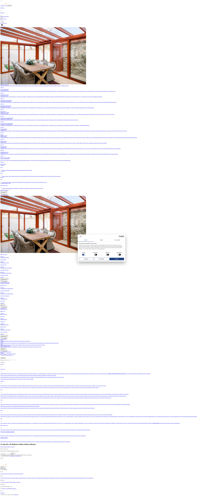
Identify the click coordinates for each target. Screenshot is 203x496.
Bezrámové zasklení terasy (11, 170)
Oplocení (1, 342)
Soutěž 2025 (2, 492)
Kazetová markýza (17, 182)
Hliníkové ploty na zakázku (19, 176)
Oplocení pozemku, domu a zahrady (8, 176)
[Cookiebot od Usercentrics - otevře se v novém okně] (119, 236)
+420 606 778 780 (4, 488)
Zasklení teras (4, 170)
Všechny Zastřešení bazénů (5, 282)
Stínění (22, 473)
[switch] (95, 255)
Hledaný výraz (2, 360)
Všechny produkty (3, 339)
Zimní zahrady (2, 26)
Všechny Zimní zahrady (4, 195)
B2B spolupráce (3, 351)
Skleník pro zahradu (34, 188)
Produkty (8, 446)
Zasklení (1, 340)
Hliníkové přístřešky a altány (5, 345)
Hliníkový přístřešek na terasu (16, 188)
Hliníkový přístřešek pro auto (26, 188)
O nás (6, 5)
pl (5, 23)
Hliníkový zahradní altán (6, 188)
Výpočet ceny (6, 190)
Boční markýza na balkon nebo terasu (33, 182)
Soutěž (1, 5)
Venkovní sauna (40, 188)
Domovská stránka (3, 446)
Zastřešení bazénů (11, 473)
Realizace (2, 190)
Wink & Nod (16, 494)
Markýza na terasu (11, 182)
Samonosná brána (38, 176)
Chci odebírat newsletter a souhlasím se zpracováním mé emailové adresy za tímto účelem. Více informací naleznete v (16, 455)
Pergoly (1, 134)
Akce (4, 5)
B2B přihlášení (8, 351)
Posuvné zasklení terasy (28, 170)
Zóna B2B (9, 5)
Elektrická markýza (23, 182)
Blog (1, 16)
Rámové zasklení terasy (20, 170)
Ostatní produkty (3, 164)
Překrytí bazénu (3, 111)
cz (2, 21)
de (2, 23)
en (3, 23)
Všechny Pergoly (3, 308)
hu (4, 23)
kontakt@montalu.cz (12, 488)
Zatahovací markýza (43, 182)
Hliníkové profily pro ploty (45, 176)
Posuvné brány (32, 176)
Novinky (4, 482)
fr (6, 23)
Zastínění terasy (5, 182)
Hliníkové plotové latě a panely (55, 176)
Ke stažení (4, 16)
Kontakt (7, 16)
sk (0, 23)
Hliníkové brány (27, 176)
